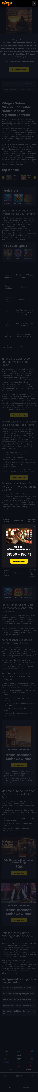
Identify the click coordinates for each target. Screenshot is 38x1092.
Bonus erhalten (19, 561)
